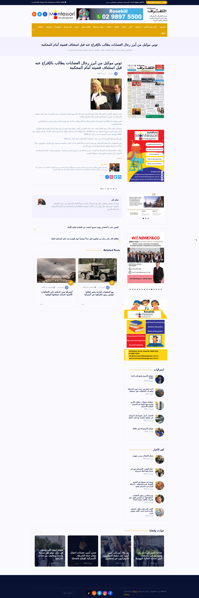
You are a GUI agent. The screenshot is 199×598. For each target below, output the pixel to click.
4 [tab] (154, 289)
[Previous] (36, 530)
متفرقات (49, 27)
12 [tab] (134, 289)
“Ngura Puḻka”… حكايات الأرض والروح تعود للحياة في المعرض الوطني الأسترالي (142, 404)
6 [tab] (149, 289)
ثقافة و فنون (86, 27)
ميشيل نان (102, 287)
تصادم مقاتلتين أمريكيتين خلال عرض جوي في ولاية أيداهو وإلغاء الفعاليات (51, 556)
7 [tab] (146, 289)
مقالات (108, 27)
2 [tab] (145, 218)
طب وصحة (68, 27)
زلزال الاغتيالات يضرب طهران (142, 456)
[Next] (40, 530)
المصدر (119, 158)
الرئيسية (162, 27)
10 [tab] (139, 289)
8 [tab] (144, 289)
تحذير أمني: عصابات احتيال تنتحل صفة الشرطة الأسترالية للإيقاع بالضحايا (116, 556)
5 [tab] (151, 289)
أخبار (130, 27)
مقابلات (40, 27)
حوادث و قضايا (98, 27)
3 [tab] (143, 218)
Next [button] (161, 204)
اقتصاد (123, 27)
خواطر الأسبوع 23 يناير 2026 (143, 429)
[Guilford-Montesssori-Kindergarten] (145, 156)
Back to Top (67, 593)
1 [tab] (148, 218)
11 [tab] (137, 289)
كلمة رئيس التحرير (150, 27)
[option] (149, 551)
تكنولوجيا (58, 27)
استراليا (137, 27)
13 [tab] (132, 289)
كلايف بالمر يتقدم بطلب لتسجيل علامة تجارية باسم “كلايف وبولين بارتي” (142, 511)
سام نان (110, 73)
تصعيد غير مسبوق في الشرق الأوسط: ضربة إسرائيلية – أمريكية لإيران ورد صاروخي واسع (141, 484)
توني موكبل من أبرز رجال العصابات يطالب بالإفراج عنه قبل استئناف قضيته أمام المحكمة (98, 50)
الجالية (116, 27)
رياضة (77, 27)
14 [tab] (130, 289)
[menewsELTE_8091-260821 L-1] (145, 91)
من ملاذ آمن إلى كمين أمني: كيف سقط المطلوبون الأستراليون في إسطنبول (149, 556)
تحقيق (163, 33)
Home (130, 50)
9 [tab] (142, 289)
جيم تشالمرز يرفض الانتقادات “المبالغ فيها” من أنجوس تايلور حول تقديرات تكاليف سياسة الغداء (141, 498)
